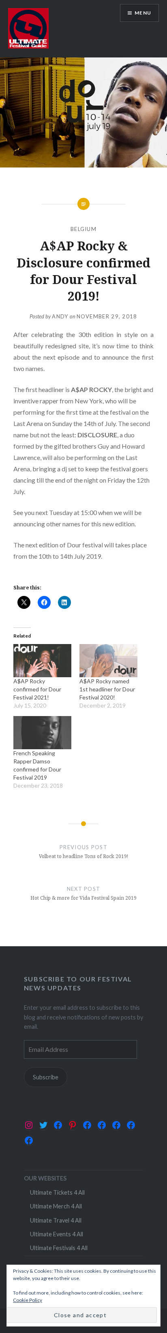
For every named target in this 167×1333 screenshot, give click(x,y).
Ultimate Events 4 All (56, 1234)
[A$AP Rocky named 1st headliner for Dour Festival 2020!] (108, 660)
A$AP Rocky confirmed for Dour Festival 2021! (37, 689)
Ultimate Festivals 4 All (59, 1247)
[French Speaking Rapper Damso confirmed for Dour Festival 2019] (42, 732)
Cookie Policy (27, 1300)
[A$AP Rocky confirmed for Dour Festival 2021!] (42, 660)
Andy (60, 316)
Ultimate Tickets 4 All (57, 1192)
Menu (143, 13)
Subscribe (45, 1077)
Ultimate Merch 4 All (56, 1206)
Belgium (83, 229)
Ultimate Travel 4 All (55, 1220)
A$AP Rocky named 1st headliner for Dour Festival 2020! (107, 689)
